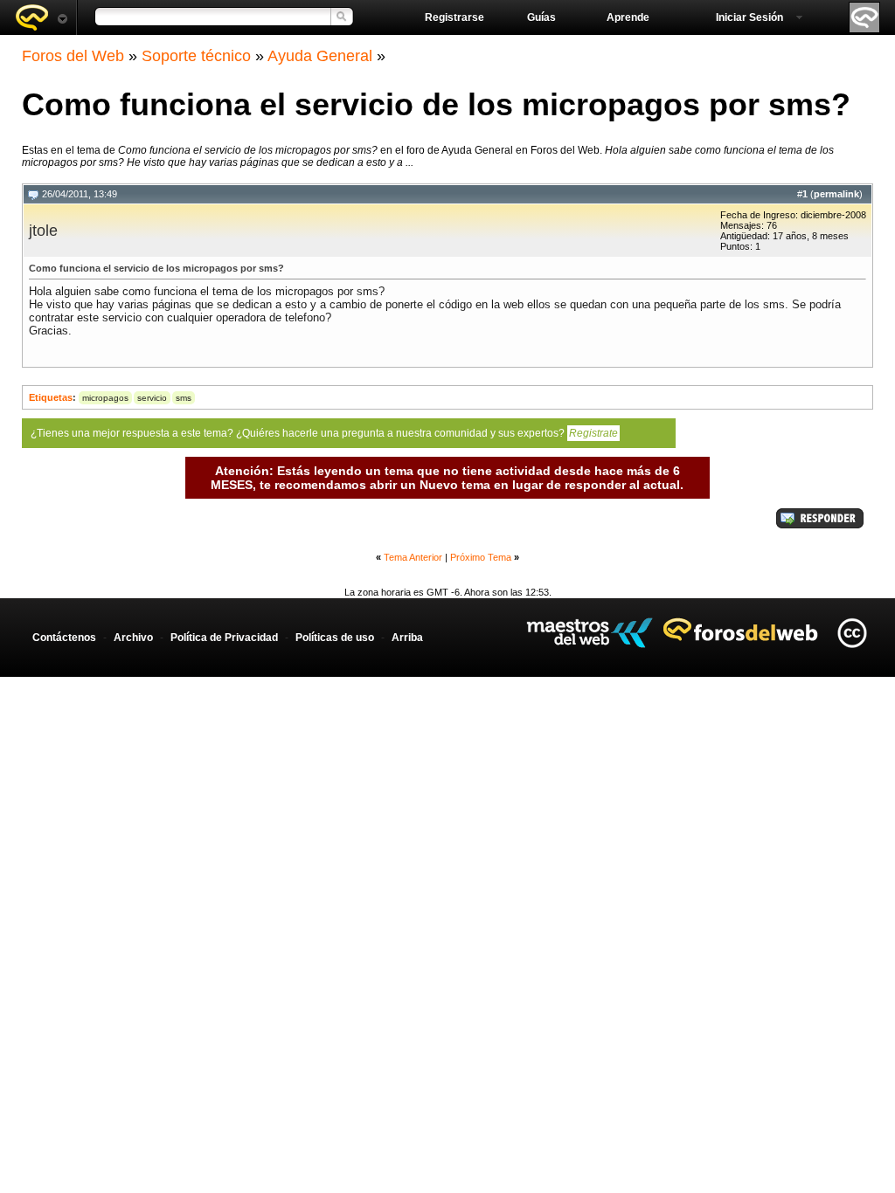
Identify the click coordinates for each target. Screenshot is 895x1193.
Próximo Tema (480, 557)
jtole (43, 230)
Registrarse (454, 17)
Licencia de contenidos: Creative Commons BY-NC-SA (851, 632)
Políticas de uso (334, 637)
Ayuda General (319, 56)
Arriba (407, 637)
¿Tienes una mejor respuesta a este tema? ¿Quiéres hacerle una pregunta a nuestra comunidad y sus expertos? (324, 433)
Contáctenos (64, 637)
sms (183, 398)
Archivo (133, 637)
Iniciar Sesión (749, 17)
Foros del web (41, 17)
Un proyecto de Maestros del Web (589, 632)
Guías (541, 17)
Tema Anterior (413, 557)
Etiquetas (51, 397)
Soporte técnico (196, 56)
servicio (152, 398)
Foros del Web (73, 56)
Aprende (628, 17)
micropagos (105, 398)
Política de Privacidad (224, 637)
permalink (836, 194)
